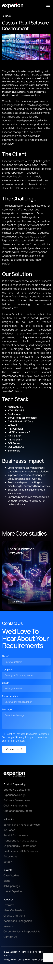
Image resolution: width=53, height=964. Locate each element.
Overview (9, 905)
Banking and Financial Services (22, 824)
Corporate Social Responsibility (22, 931)
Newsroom (10, 926)
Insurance (9, 830)
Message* (7, 709)
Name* (5, 656)
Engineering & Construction (20, 845)
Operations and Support (18, 810)
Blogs (7, 880)
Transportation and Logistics (20, 840)
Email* (5, 682)
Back (8, 15)
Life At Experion (13, 891)
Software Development (17, 800)
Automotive (10, 856)
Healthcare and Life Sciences (21, 851)
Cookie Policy (24, 959)
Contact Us (12, 749)
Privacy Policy (23, 737)
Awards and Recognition (18, 921)
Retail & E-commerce (16, 835)
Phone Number (10, 696)
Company (7, 669)
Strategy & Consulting (17, 789)
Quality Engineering (15, 805)
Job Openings (12, 886)
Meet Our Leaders (14, 910)
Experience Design (15, 795)
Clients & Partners (14, 915)
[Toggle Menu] (48, 5)
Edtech (8, 861)
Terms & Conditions (40, 959)
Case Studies (11, 875)
